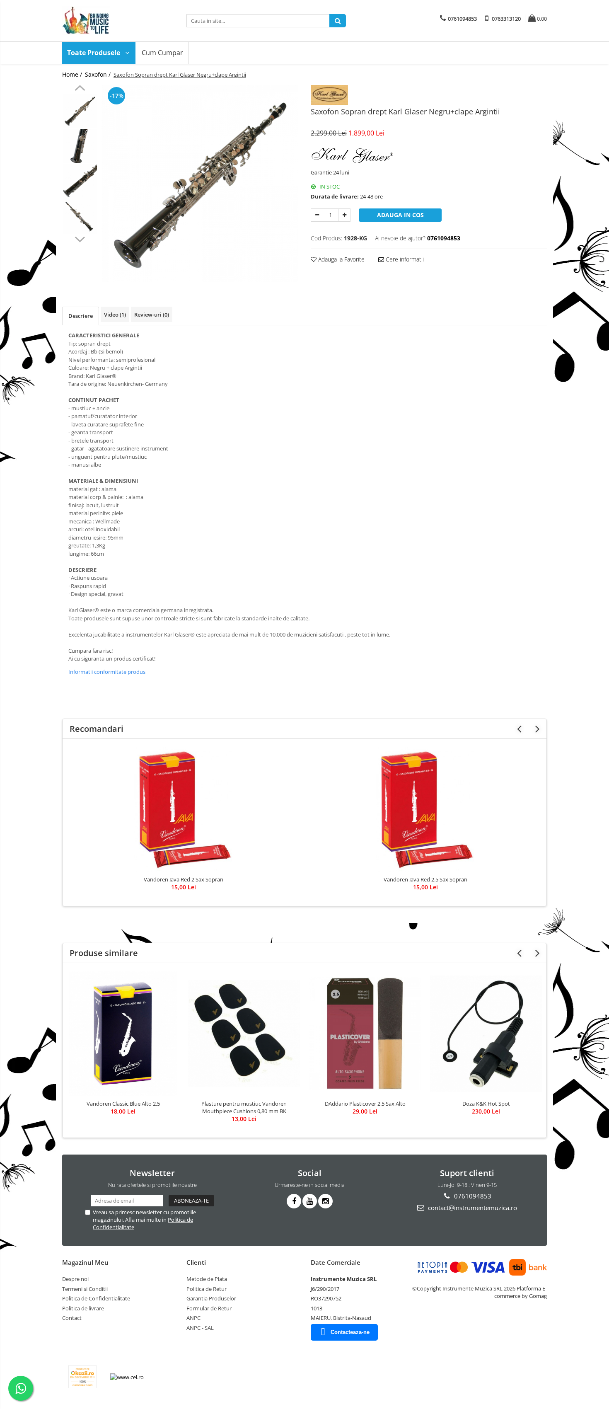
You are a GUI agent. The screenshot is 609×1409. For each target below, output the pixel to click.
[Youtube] (309, 1201)
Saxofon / (98, 74)
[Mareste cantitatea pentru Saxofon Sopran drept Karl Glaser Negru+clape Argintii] (344, 215)
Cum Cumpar (162, 52)
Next (80, 238)
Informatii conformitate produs (106, 671)
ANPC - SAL (200, 1328)
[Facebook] (294, 1201)
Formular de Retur (209, 1308)
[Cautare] (337, 20)
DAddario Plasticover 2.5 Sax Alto (365, 1103)
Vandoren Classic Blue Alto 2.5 (123, 1103)
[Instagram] (325, 1201)
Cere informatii (404, 259)
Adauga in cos (400, 215)
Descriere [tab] (80, 316)
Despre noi (75, 1279)
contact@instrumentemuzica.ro (471, 1207)
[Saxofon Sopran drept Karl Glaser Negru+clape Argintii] (200, 183)
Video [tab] (115, 314)
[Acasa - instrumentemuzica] (103, 20)
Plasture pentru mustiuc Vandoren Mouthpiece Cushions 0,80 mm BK (244, 1107)
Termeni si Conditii (85, 1289)
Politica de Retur (206, 1289)
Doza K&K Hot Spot (486, 1103)
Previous (80, 89)
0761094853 (471, 1196)
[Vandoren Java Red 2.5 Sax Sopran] (425, 809)
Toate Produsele (94, 52)
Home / (73, 74)
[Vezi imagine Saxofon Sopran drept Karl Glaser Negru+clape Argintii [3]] (80, 216)
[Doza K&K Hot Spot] (486, 1034)
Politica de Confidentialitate (96, 1298)
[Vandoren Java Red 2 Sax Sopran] (183, 809)
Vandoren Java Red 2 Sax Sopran (183, 879)
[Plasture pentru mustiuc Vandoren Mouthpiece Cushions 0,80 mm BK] (244, 1033)
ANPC (193, 1318)
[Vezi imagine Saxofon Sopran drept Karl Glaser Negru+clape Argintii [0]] (80, 111)
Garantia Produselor (211, 1298)
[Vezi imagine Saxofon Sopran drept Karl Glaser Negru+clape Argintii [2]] (80, 181)
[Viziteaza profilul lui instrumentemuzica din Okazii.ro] (82, 1376)
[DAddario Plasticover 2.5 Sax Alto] (365, 1033)
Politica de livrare (83, 1308)
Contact (72, 1318)
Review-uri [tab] (151, 314)
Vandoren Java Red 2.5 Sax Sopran (425, 879)
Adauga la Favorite (341, 259)
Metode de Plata (206, 1279)
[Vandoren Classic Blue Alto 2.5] (123, 1033)
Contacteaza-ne (350, 1332)
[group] (200, 183)
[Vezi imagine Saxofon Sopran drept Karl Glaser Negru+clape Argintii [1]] (80, 146)
